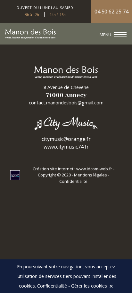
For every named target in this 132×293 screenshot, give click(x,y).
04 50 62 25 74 (111, 11)
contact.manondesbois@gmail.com (66, 103)
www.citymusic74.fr (66, 146)
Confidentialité (73, 181)
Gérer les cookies (89, 286)
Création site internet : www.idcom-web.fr (73, 169)
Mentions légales (90, 175)
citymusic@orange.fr (66, 138)
